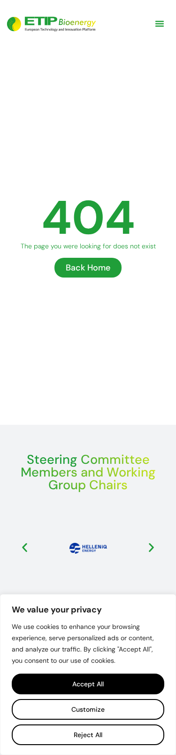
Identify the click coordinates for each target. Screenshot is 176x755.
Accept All (88, 684)
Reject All (88, 735)
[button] (160, 23)
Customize (88, 709)
